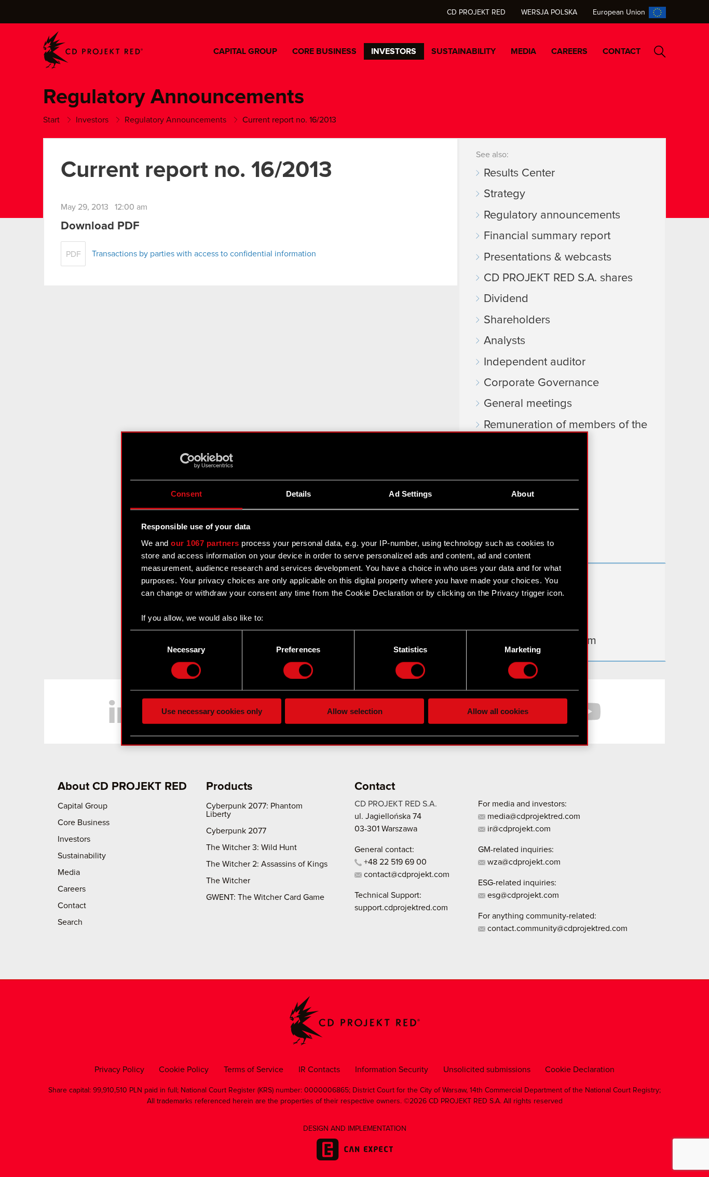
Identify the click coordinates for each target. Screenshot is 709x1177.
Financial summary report (547, 236)
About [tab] (522, 493)
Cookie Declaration (580, 1069)
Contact (621, 51)
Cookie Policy (184, 1069)
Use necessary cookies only (211, 711)
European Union (619, 12)
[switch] (298, 670)
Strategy (504, 194)
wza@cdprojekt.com (523, 862)
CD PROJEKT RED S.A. (395, 804)
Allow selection (355, 711)
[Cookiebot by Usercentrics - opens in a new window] (187, 460)
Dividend (506, 299)
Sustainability (463, 51)
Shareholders (517, 320)
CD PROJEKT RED (93, 50)
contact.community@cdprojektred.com (556, 928)
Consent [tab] (186, 493)
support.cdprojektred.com (401, 908)
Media (523, 51)
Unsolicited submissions (486, 1069)
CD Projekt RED (476, 12)
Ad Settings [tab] (410, 493)
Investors (393, 51)
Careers (569, 51)
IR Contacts (319, 1069)
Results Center (519, 173)
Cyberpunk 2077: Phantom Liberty (254, 810)
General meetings (528, 403)
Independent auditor (534, 362)
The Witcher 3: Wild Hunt (251, 847)
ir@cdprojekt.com (518, 829)
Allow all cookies (497, 711)
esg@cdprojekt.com (522, 895)
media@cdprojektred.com (532, 816)
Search (660, 52)
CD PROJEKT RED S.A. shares (558, 278)
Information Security (391, 1069)
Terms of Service (253, 1069)
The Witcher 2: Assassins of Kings (267, 864)
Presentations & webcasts (547, 257)
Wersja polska (549, 12)
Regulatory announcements (552, 215)
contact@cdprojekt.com (405, 874)
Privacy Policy (119, 1069)
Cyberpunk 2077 (236, 831)
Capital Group (245, 51)
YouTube (588, 711)
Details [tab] (298, 493)
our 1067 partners (205, 542)
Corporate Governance (541, 383)
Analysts (504, 341)
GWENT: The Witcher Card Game (265, 897)
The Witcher (228, 881)
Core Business (324, 51)
